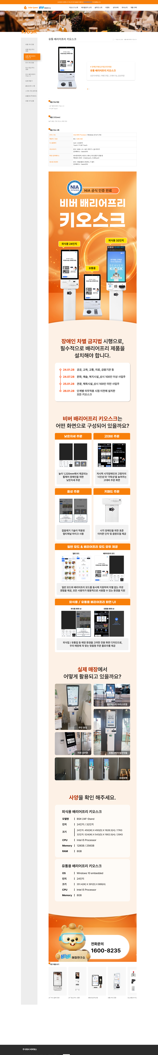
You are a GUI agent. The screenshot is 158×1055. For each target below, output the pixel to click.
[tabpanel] (67, 68)
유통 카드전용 (29, 44)
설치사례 (115, 7)
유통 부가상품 (29, 101)
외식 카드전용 (29, 63)
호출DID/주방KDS (30, 96)
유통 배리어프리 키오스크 (30, 57)
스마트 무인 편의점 (31, 91)
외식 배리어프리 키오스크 (30, 75)
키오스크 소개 (73, 7)
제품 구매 (134, 7)
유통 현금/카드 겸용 (29, 50)
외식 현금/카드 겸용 (29, 68)
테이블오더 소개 (86, 7)
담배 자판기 (29, 81)
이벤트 (107, 7)
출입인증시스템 (30, 86)
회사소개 (124, 7)
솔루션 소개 (98, 7)
